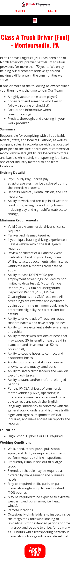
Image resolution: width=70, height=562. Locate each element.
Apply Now (35, 551)
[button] (35, 20)
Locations (19, 11)
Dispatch (52, 11)
